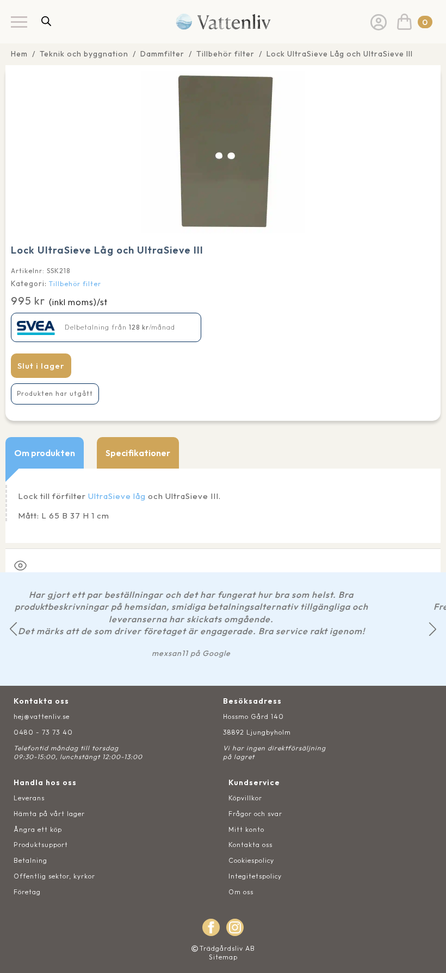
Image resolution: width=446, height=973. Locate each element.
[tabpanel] (223, 506)
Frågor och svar (255, 814)
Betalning (30, 860)
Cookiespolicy (251, 860)
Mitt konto (246, 829)
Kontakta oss (250, 845)
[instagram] (235, 927)
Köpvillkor (245, 798)
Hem (19, 54)
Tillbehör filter (225, 54)
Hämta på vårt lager (49, 814)
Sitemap (223, 957)
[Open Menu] (19, 22)
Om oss (240, 892)
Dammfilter (162, 54)
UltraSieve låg (117, 496)
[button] (13, 629)
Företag (27, 892)
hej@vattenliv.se (42, 716)
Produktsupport (41, 845)
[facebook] (211, 927)
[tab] (44, 453)
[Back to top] (425, 952)
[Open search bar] (46, 21)
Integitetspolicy (255, 876)
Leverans (29, 798)
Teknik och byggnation (84, 54)
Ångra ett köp (38, 829)
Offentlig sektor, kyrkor (54, 876)
